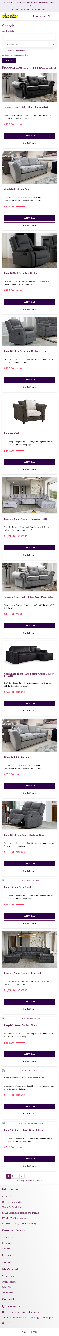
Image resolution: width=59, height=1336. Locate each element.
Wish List (7, 1287)
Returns (6, 1243)
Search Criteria (8, 31)
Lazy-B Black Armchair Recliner (21, 273)
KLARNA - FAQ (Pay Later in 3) (19, 1223)
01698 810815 (13, 1306)
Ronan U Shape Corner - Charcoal (22, 973)
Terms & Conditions (12, 1207)
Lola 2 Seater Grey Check (18, 887)
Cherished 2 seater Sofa (17, 189)
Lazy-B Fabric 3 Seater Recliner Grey (24, 1077)
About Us (7, 1196)
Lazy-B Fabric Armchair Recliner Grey (25, 351)
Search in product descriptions (16, 55)
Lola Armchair (12, 433)
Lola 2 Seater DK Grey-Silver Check (23, 1130)
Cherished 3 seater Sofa (17, 757)
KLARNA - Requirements (15, 1218)
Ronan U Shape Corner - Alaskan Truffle (26, 518)
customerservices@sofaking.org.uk (23, 1312)
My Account (8, 1276)
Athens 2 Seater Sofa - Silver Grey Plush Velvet (29, 596)
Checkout (33, 9)
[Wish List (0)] (44, 16)
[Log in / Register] (39, 16)
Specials (6, 1262)
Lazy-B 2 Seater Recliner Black (20, 1025)
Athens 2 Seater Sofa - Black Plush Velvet (26, 107)
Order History (9, 1281)
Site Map (6, 1248)
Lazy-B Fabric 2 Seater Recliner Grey (24, 835)
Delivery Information (12, 1201)
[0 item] (49, 16)
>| (22, 1176)
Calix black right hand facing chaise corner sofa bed (29, 674)
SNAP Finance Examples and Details (20, 1212)
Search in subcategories (16, 50)
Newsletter (7, 1292)
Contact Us (44, 9)
